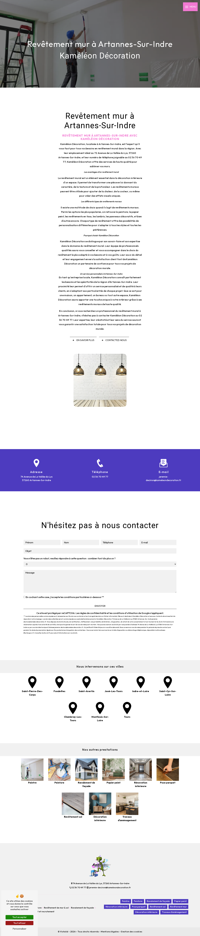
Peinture (138, 901)
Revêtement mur (178, 906)
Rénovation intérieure (117, 906)
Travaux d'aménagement (174, 912)
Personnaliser (19, 928)
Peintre (125, 901)
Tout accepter (19, 917)
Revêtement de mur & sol (56, 907)
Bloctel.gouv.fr (28, 633)
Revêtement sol (158, 906)
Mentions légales (109, 931)
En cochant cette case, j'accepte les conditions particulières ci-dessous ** (65, 597)
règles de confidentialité (93, 613)
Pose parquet (139, 906)
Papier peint (180, 901)
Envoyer (100, 605)
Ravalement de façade (82, 907)
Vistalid (64, 931)
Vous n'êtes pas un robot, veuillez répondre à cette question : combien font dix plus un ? (69, 558)
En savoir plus (85, 340)
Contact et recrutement (42, 911)
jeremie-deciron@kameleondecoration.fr (163, 478)
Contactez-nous (116, 340)
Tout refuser (19, 922)
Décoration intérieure (146, 912)
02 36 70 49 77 (100, 476)
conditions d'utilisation (125, 613)
